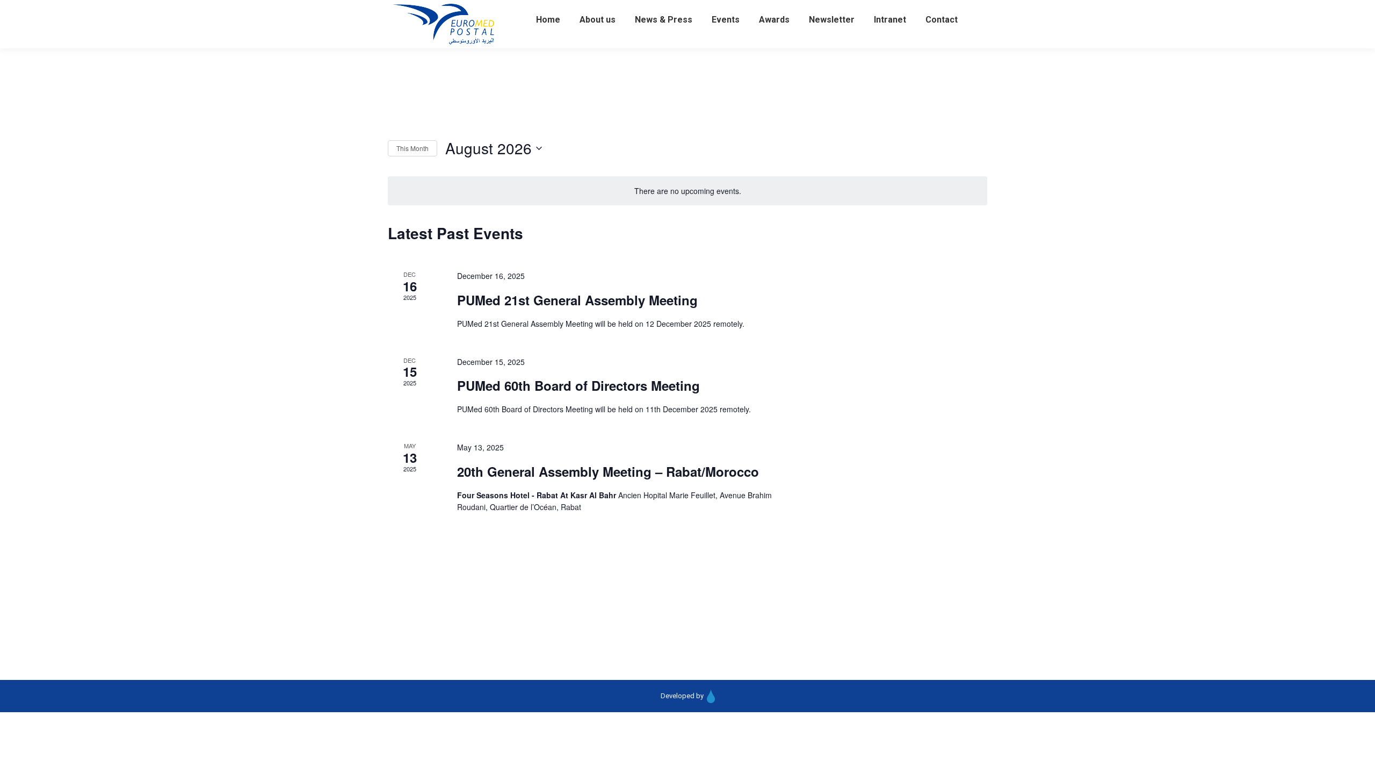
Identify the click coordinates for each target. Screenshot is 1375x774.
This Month (412, 148)
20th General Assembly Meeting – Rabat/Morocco (608, 471)
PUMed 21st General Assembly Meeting (577, 300)
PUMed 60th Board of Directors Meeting (578, 385)
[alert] (687, 191)
